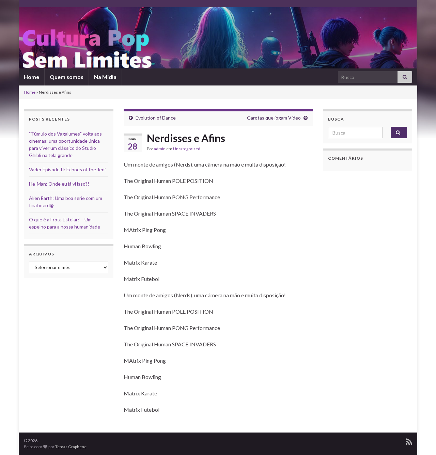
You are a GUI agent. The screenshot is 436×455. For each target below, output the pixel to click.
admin (160, 148)
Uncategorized (186, 148)
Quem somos (66, 77)
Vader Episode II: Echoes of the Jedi (67, 169)
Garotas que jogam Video (274, 118)
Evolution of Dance (156, 118)
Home (31, 77)
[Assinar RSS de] (409, 440)
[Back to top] (420, 439)
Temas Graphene (71, 446)
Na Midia (105, 77)
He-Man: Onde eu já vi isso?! (59, 184)
